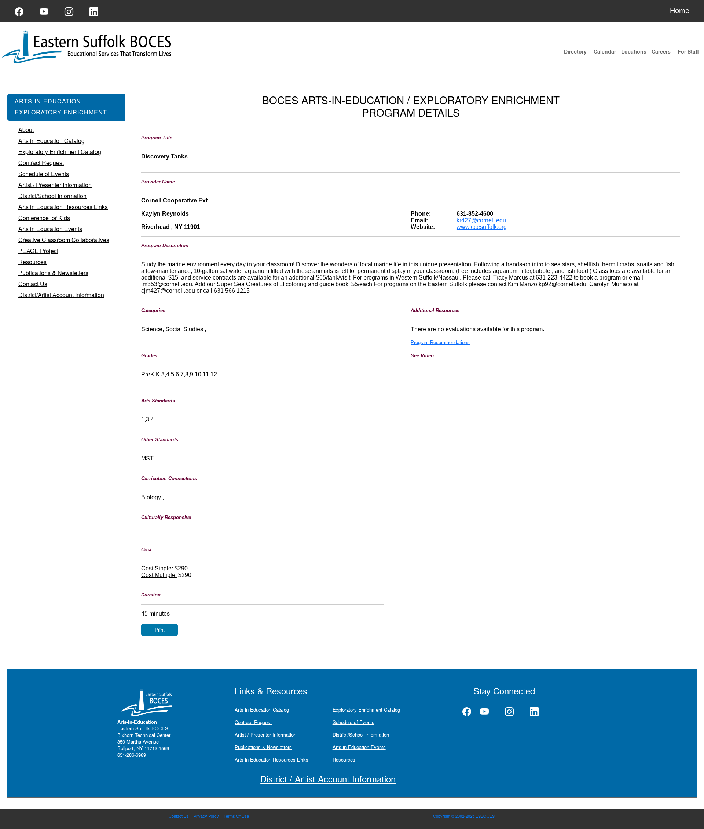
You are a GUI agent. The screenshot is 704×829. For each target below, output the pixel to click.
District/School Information (361, 734)
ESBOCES (485, 816)
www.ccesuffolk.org (481, 227)
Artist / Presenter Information (265, 734)
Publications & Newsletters (263, 747)
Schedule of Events (353, 722)
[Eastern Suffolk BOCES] (88, 46)
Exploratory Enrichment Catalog (366, 709)
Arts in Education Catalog (262, 709)
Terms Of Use (236, 816)
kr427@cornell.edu (481, 220)
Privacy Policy (206, 816)
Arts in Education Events (359, 747)
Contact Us (179, 816)
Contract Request (253, 722)
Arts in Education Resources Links (271, 759)
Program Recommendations (440, 342)
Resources (344, 759)
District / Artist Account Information (328, 778)
